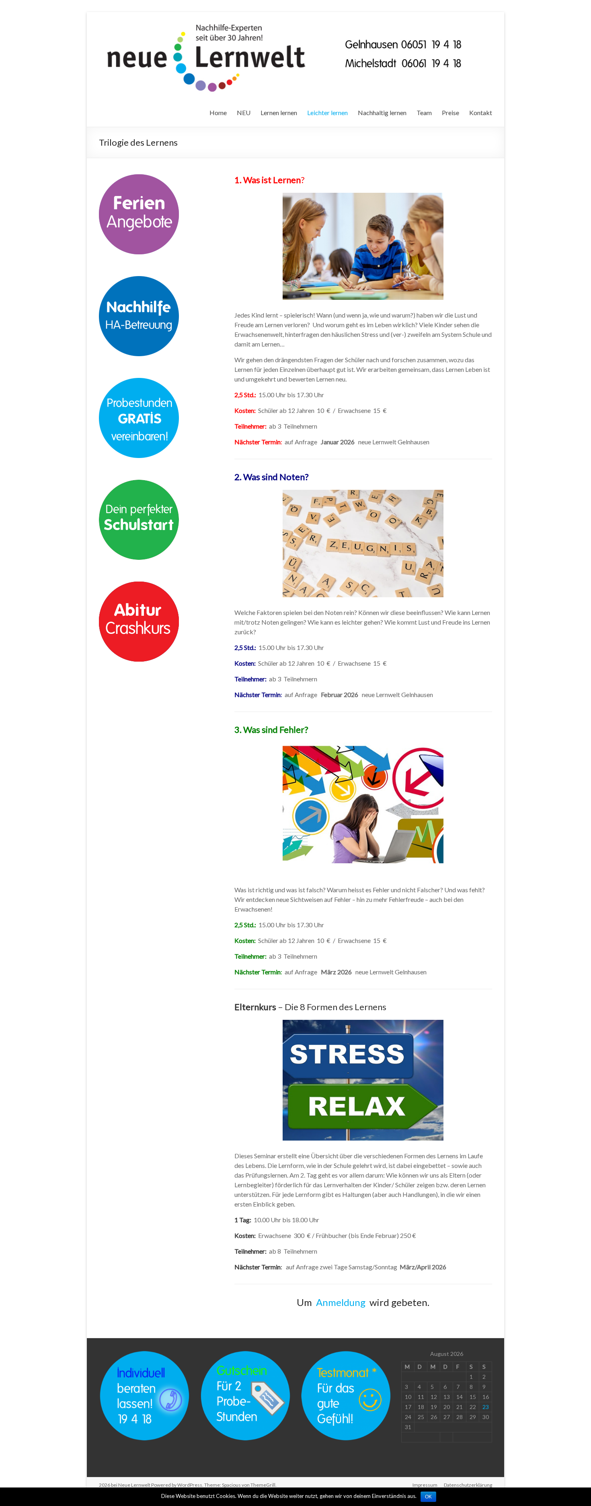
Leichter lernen (327, 112)
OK (428, 1497)
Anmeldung (340, 1302)
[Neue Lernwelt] (286, 22)
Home (218, 112)
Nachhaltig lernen (382, 112)
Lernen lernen (279, 112)
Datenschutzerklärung (468, 1485)
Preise (450, 112)
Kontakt (480, 112)
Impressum (424, 1485)
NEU (243, 112)
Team (424, 112)
